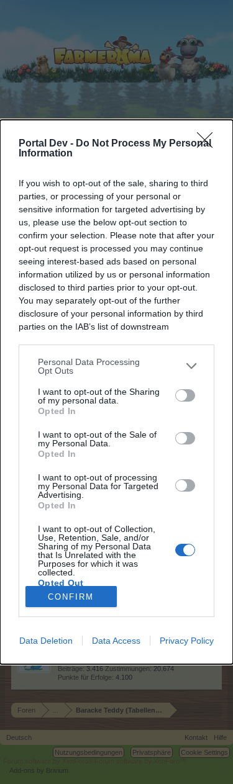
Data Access (116, 641)
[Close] (209, 144)
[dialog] (116, 392)
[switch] (185, 395)
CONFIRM (71, 597)
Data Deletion (46, 641)
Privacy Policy (187, 641)
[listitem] (116, 366)
